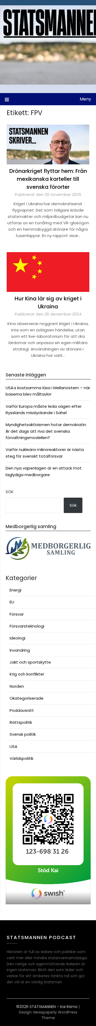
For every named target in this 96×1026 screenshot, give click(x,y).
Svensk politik (23, 734)
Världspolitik (21, 758)
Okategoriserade (26, 698)
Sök (10, 491)
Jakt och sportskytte (30, 662)
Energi (15, 590)
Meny (85, 99)
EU (12, 602)
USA (13, 746)
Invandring (20, 650)
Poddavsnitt (22, 710)
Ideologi (17, 638)
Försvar (17, 614)
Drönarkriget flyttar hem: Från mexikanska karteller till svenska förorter (48, 179)
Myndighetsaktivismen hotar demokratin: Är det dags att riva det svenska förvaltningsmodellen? (46, 431)
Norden (17, 686)
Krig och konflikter (27, 674)
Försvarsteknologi (27, 626)
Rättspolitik (21, 722)
